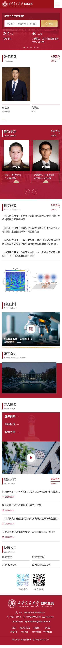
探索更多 (31, 329)
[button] (27, 191)
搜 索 (51, 24)
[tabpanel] (16, 36)
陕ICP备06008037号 (41, 640)
